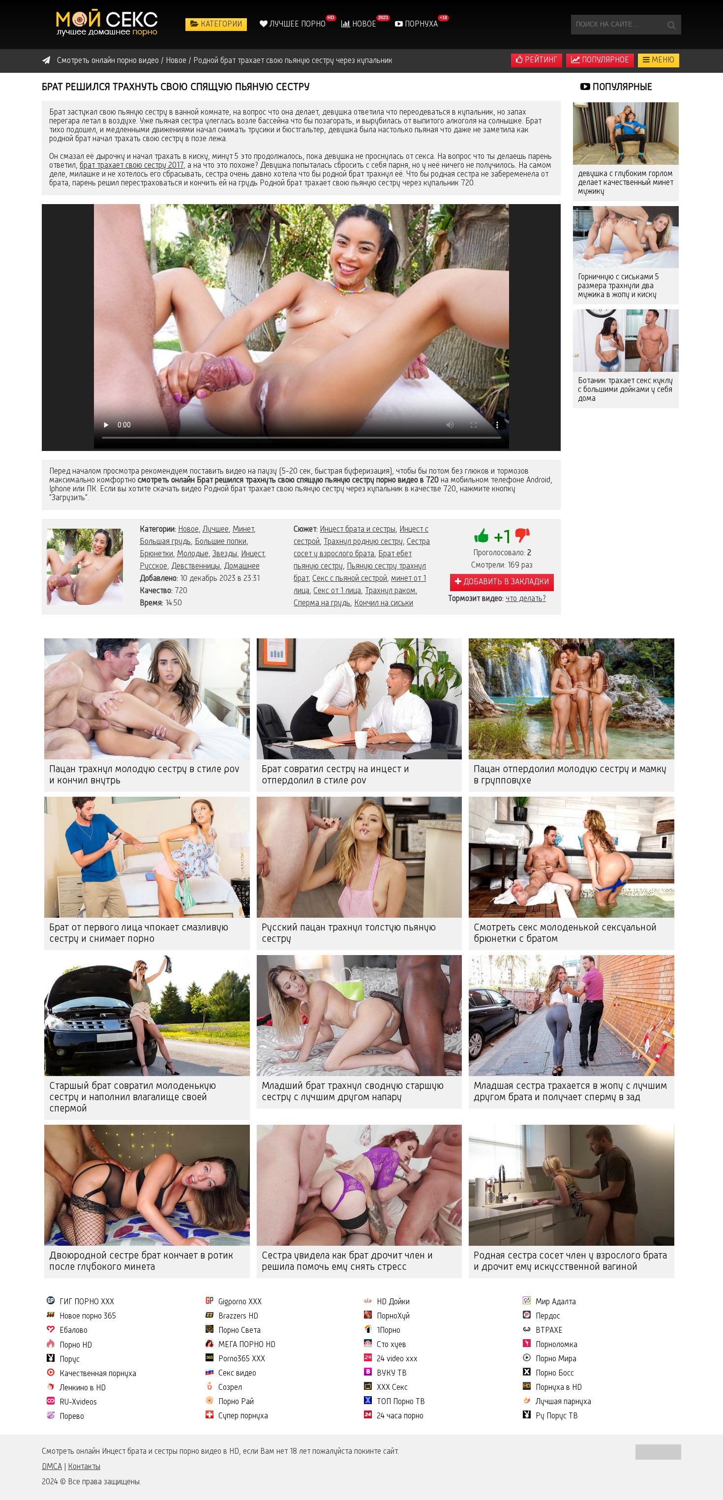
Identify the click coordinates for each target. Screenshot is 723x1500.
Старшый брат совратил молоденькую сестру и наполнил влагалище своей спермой (132, 1097)
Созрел (230, 1388)
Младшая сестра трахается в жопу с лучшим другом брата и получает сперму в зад (570, 1092)
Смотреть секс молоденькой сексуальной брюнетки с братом (565, 933)
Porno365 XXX (241, 1359)
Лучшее (216, 530)
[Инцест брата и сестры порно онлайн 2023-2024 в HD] (108, 24)
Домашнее (242, 566)
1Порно (388, 1331)
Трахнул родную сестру (363, 542)
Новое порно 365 (88, 1316)
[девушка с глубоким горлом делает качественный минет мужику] (626, 133)
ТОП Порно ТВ (401, 1402)
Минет (243, 530)
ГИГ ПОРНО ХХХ (87, 1302)
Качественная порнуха (98, 1374)
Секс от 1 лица (337, 591)
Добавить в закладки (505, 582)
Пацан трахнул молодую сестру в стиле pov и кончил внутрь (144, 775)
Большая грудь (165, 542)
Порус (70, 1360)
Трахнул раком (390, 591)
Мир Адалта (556, 1302)
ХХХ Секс (392, 1388)
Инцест (252, 554)
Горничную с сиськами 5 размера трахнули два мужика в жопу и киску (618, 286)
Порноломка (556, 1345)
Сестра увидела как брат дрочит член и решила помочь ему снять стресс (347, 1261)
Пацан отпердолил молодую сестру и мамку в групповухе (570, 775)
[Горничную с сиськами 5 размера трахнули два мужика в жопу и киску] (626, 237)
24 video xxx (397, 1359)
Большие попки (220, 542)
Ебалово (74, 1331)
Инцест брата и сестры (357, 530)
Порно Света (239, 1331)
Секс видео (237, 1374)
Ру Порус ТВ (557, 1416)
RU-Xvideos (78, 1403)
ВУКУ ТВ (392, 1374)
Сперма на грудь (322, 603)
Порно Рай (236, 1402)
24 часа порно (400, 1416)
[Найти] (671, 24)
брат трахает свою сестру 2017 (131, 166)
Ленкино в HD (83, 1388)
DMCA (52, 1467)
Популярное (604, 60)
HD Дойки (393, 1302)
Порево (72, 1417)
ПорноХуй (393, 1316)
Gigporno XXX (240, 1302)
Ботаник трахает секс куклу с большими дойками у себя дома (625, 390)
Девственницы (195, 566)
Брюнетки (156, 554)
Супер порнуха (243, 1416)
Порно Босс (555, 1374)
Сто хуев (391, 1345)
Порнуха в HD (559, 1388)
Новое (363, 25)
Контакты (84, 1467)
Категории (220, 25)
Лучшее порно (297, 25)
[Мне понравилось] (481, 535)
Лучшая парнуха (563, 1402)
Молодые (193, 554)
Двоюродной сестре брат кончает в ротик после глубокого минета (141, 1261)
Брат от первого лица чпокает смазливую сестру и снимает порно (138, 933)
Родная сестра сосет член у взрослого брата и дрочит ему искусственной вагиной (570, 1261)
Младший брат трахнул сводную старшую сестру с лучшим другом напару (353, 1092)
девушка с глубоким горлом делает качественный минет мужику (625, 183)
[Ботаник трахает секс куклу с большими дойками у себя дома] (626, 340)
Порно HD (76, 1346)
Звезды (224, 554)
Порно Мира (556, 1359)
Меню (662, 60)
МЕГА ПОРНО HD (246, 1345)
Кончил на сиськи (383, 603)
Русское (153, 566)
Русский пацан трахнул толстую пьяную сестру (349, 933)
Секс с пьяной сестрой (349, 579)
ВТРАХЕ (549, 1331)
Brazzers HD (238, 1316)
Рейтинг (540, 60)
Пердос (548, 1316)
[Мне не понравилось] (522, 535)
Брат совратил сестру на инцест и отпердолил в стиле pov (335, 775)
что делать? (526, 599)
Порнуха (420, 25)
